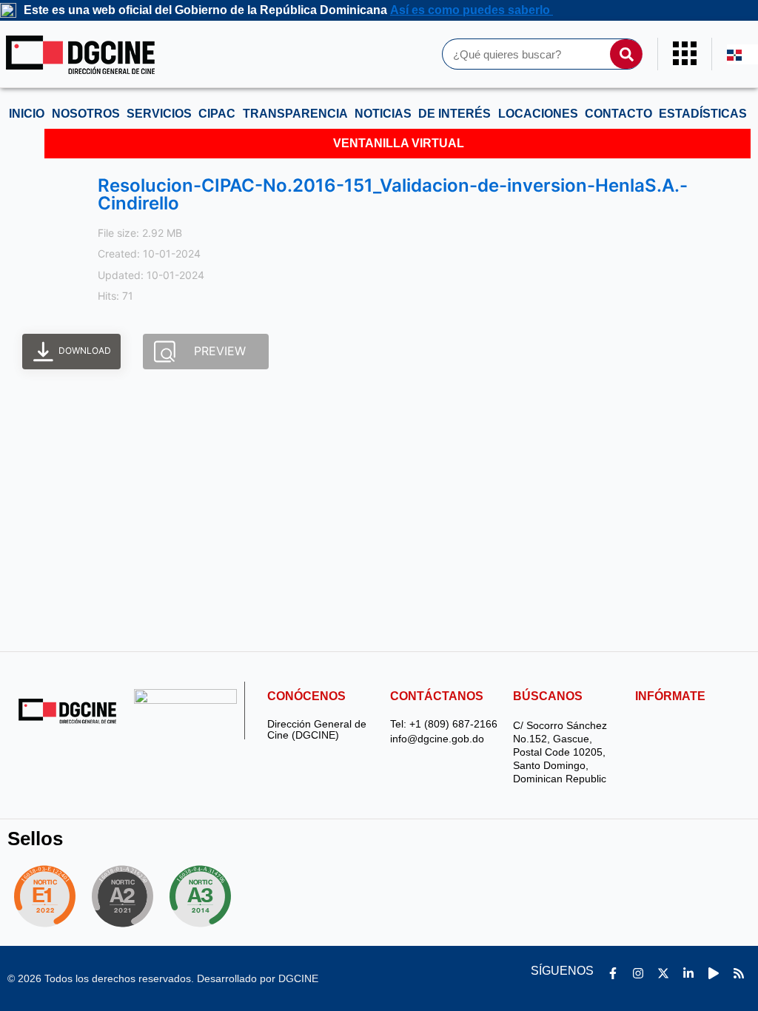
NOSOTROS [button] (86, 113)
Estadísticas (703, 113)
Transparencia (295, 113)
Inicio (26, 113)
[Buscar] (626, 54)
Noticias (383, 113)
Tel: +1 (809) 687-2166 (443, 724)
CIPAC (216, 113)
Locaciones (538, 113)
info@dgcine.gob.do (437, 739)
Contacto (618, 113)
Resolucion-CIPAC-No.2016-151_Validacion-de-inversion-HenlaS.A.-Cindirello (393, 194)
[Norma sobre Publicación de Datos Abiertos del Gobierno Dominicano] (204, 896)
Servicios (159, 113)
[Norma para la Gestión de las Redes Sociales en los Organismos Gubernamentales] (44, 896)
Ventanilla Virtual (398, 143)
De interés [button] (454, 113)
